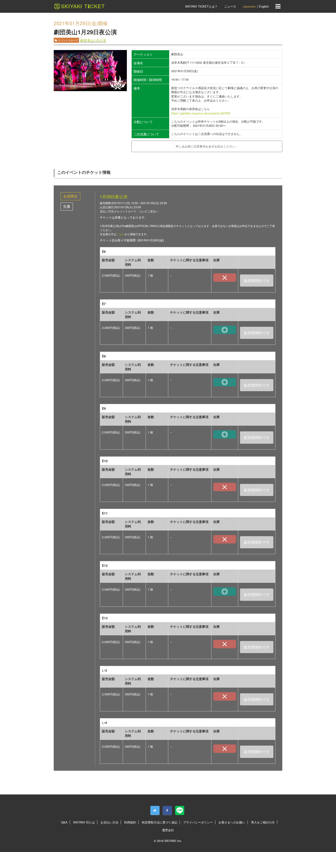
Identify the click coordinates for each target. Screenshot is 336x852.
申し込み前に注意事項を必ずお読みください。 (207, 146)
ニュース (230, 6)
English (264, 6)
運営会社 (168, 830)
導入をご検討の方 (263, 822)
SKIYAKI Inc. (173, 841)
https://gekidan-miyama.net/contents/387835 (200, 113)
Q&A (64, 822)
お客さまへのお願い (232, 822)
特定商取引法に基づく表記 (159, 822)
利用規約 (130, 822)
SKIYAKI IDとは (84, 822)
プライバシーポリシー (198, 822)
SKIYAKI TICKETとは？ (201, 6)
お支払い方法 (109, 822)
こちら (120, 234)
